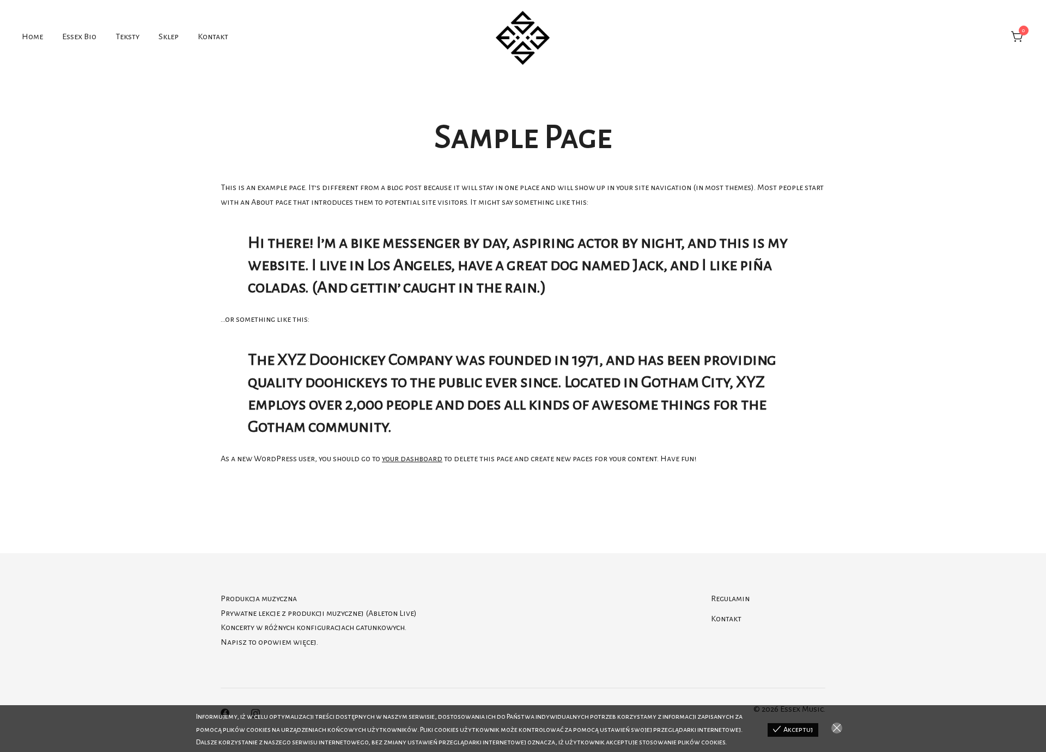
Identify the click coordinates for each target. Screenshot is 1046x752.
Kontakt (213, 36)
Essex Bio (79, 36)
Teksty (127, 36)
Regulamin (730, 598)
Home (32, 36)
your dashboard (412, 458)
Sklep (169, 36)
